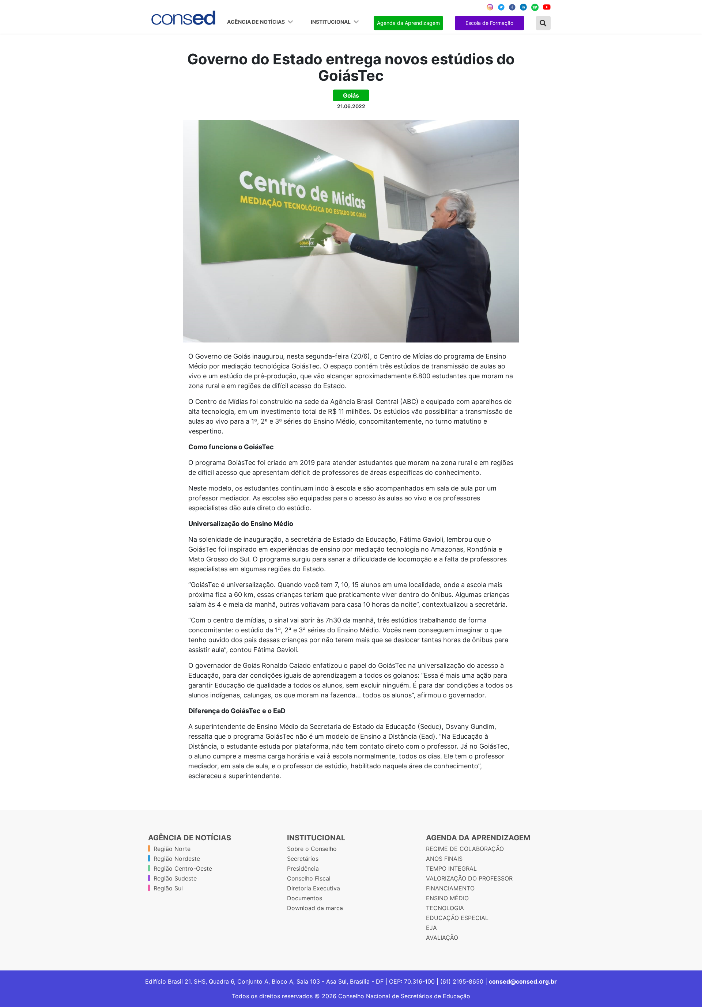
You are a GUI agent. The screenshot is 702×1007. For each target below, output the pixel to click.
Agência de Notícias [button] (256, 22)
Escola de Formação (489, 23)
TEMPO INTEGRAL (451, 868)
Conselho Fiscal (309, 878)
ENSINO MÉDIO (447, 898)
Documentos (304, 898)
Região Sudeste (175, 878)
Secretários (302, 858)
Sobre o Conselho (312, 848)
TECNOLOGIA (445, 908)
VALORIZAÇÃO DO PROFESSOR (469, 878)
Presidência (303, 868)
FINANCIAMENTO (450, 888)
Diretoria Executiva (313, 888)
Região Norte (172, 848)
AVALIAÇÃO (442, 937)
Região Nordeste (177, 858)
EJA (431, 927)
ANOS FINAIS (444, 858)
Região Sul (168, 888)
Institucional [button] (331, 22)
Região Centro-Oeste (183, 868)
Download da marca (315, 908)
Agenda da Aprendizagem (408, 23)
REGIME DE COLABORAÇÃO (465, 848)
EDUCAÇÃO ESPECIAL (457, 917)
